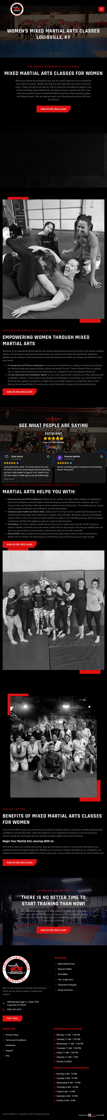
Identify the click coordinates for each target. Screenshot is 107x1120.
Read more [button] (9, 479)
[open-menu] (101, 9)
